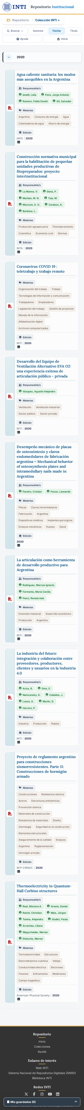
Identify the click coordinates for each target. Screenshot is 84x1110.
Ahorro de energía (59, 123)
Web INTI (42, 1068)
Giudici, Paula (60, 919)
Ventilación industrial (48, 407)
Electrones (57, 967)
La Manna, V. (30, 191)
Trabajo (56, 289)
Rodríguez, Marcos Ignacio (38, 585)
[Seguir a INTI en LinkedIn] (57, 1094)
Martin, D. (48, 701)
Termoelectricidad (29, 954)
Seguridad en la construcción (53, 826)
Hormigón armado (29, 852)
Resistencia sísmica (52, 794)
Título (73, 30)
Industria (24, 723)
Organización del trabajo (33, 289)
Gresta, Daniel (59, 906)
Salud (62, 526)
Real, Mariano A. (32, 906)
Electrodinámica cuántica (33, 960)
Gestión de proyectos (61, 308)
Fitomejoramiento (63, 226)
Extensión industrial (30, 613)
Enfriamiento (40, 973)
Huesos (50, 526)
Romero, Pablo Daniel (35, 101)
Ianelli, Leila (29, 94)
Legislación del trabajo (31, 308)
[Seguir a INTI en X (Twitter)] (26, 1094)
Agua (66, 116)
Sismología (25, 826)
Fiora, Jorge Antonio (57, 94)
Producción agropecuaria (33, 226)
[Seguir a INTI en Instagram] (42, 1094)
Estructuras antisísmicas (45, 800)
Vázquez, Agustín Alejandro (39, 391)
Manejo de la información (33, 315)
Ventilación (25, 407)
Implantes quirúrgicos (60, 520)
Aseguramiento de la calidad (35, 839)
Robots (55, 723)
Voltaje (56, 960)
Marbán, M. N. (31, 198)
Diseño (57, 820)
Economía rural (44, 233)
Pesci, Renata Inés (33, 598)
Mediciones (59, 973)
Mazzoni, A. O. (31, 204)
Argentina (24, 116)
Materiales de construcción (34, 813)
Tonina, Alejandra (33, 919)
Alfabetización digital (31, 321)
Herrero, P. (29, 708)
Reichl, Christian (32, 912)
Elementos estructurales (32, 833)
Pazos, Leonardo (60, 491)
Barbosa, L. (29, 211)
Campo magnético (29, 980)
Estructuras (51, 954)
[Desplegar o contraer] (9, 57)
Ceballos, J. (56, 694)
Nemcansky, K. (32, 694)
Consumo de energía (46, 116)
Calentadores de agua (31, 123)
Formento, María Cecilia (37, 591)
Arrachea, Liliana (33, 925)
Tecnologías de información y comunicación (44, 295)
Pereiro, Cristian (32, 491)
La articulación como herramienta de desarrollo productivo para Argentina (46, 565)
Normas (62, 233)
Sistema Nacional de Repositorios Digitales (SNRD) (42, 1073)
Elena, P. (52, 191)
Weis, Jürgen (58, 912)
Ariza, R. (28, 688)
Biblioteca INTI (42, 1078)
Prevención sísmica (30, 807)
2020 (20, 57)
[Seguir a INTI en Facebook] (34, 1094)
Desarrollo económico (58, 613)
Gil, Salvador (63, 101)
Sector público (27, 413)
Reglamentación (43, 846)
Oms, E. (46, 688)
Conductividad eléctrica (32, 967)
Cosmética (25, 233)
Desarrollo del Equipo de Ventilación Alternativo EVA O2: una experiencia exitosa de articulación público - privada (44, 368)
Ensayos (60, 839)
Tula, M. (52, 198)
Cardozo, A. (56, 204)
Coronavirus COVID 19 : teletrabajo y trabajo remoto (40, 269)
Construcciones (28, 794)
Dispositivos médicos (31, 520)
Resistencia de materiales (33, 820)
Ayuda (24, 38)
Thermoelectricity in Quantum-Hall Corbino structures (44, 888)
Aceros (23, 800)
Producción (25, 620)
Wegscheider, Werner (35, 932)
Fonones (23, 973)
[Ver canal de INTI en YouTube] (50, 1094)
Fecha (57, 30)
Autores (38, 30)
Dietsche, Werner (33, 938)
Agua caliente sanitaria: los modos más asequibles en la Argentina (46, 77)
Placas (22, 507)
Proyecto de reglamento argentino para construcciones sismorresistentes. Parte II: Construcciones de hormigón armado (46, 766)
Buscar (15, 30)
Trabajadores (26, 302)
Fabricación (25, 513)
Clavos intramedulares (44, 507)
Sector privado (48, 413)
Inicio (64, 38)
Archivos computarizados (33, 328)
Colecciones (42, 1046)
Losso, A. (28, 701)
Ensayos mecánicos (30, 526)
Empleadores (46, 302)
